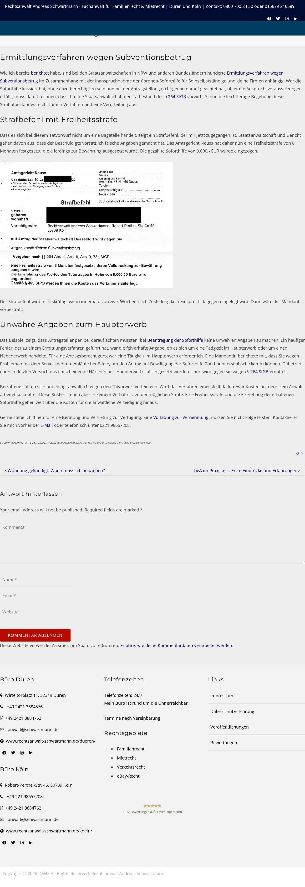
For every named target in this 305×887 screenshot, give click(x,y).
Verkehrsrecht (131, 767)
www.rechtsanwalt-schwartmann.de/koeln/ (49, 831)
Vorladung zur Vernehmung (180, 417)
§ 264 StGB (175, 96)
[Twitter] (13, 753)
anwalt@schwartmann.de (33, 729)
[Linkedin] (30, 753)
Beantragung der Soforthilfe (175, 340)
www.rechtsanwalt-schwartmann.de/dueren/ (51, 741)
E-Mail (47, 425)
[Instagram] (22, 753)
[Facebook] (4, 753)
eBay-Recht (128, 776)
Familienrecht (130, 749)
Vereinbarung (146, 718)
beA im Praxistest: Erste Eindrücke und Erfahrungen (245, 470)
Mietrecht (126, 758)
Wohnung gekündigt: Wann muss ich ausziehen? (56, 470)
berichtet (40, 73)
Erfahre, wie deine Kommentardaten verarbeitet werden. (176, 645)
